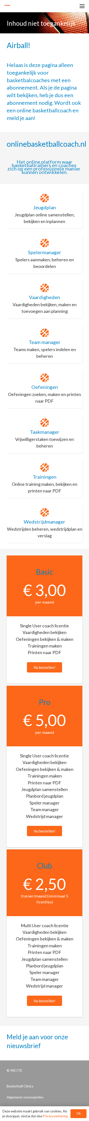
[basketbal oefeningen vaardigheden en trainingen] (10, 6)
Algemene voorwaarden (25, 1097)
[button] (82, 6)
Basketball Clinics (20, 1086)
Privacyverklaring (55, 1116)
